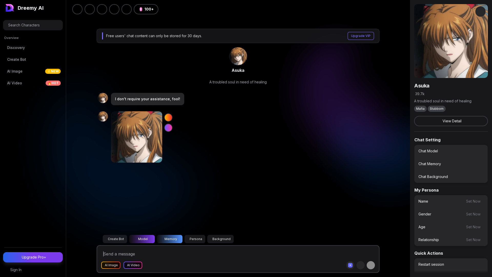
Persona (196, 239)
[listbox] (451, 164)
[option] (451, 151)
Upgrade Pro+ (34, 257)
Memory (171, 239)
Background (221, 239)
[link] (238, 56)
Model (143, 239)
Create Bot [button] (116, 239)
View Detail (452, 121)
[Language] (102, 9)
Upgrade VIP (361, 36)
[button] (126, 9)
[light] (114, 9)
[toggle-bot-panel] (480, 11)
